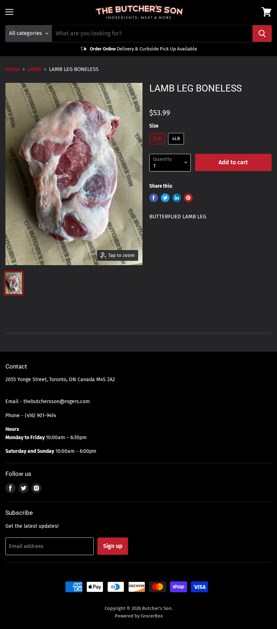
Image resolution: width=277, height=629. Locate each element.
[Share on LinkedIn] (176, 197)
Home (12, 69)
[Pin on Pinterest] (188, 197)
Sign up (112, 546)
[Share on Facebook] (153, 197)
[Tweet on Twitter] (165, 197)
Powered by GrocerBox (139, 616)
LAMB (34, 69)
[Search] (262, 33)
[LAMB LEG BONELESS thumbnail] (14, 283)
